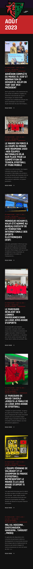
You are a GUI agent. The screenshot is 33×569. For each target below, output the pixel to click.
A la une (7, 69)
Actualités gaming (10, 71)
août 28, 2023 (20, 137)
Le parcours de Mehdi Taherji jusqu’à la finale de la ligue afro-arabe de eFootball (16, 401)
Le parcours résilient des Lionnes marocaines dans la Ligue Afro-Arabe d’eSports (16, 316)
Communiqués (21, 71)
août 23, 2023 (20, 303)
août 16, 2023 (20, 462)
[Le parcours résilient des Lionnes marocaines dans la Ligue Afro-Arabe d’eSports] (16, 284)
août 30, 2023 (20, 67)
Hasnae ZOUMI (11, 67)
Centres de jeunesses (11, 393)
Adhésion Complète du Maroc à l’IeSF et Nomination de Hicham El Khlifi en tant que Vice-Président (16, 80)
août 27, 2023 (20, 214)
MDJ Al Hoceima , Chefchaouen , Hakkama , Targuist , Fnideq (16, 529)
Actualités (15, 69)
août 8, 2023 (20, 517)
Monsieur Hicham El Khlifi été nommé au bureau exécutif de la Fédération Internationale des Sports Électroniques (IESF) (16, 230)
